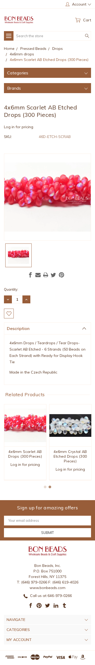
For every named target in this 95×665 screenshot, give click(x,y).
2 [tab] (50, 487)
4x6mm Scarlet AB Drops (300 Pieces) (25, 454)
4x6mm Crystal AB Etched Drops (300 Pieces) (70, 456)
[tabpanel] (25, 442)
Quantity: (11, 289)
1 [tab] (45, 487)
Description (18, 328)
